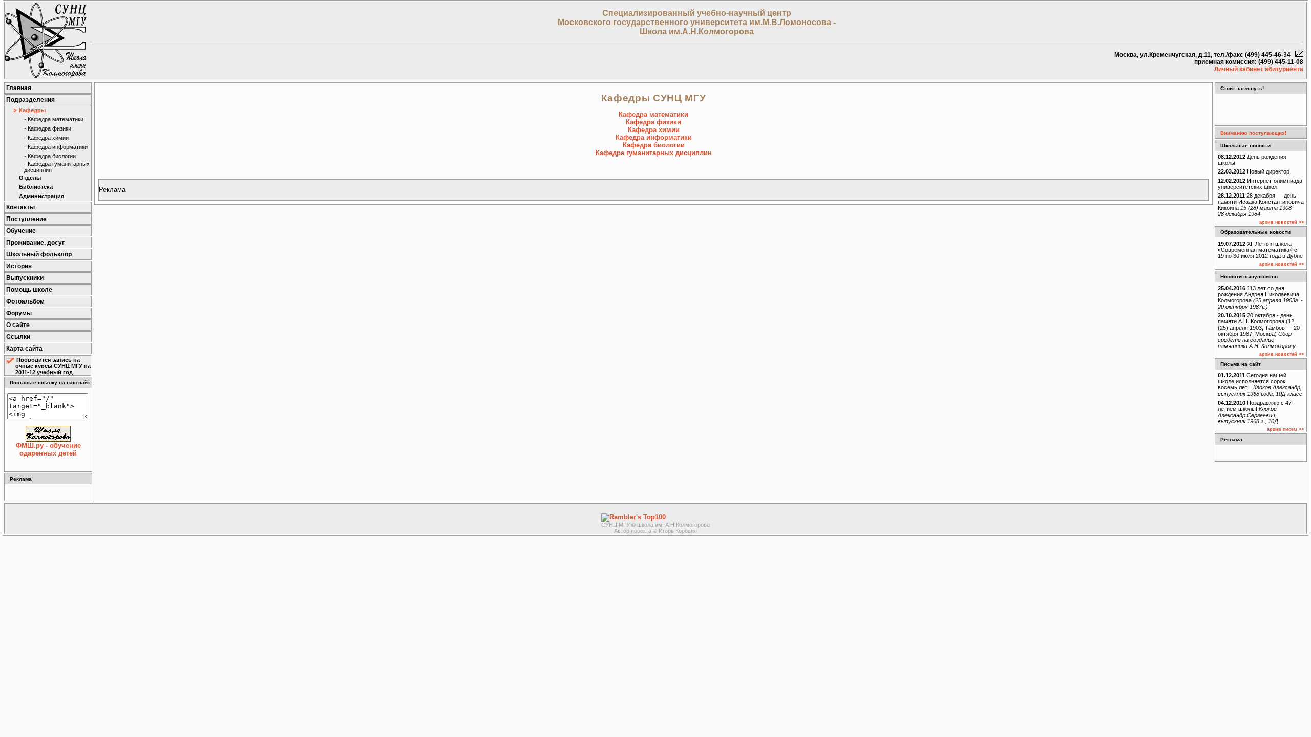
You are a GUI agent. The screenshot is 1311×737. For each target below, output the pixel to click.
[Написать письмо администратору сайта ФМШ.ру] (1299, 54)
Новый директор (1253, 171)
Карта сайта (24, 348)
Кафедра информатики (654, 137)
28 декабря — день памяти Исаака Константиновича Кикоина (1261, 204)
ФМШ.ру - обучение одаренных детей (48, 449)
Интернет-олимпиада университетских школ (1260, 184)
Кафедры (32, 110)
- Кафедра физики (47, 128)
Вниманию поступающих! (1253, 133)
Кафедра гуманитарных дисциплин (654, 153)
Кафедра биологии (654, 145)
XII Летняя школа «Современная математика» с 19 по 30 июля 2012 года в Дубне (1260, 250)
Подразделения (30, 99)
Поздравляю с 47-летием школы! (1256, 412)
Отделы (30, 178)
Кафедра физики (653, 122)
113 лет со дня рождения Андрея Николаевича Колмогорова (1260, 297)
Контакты (20, 207)
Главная (18, 88)
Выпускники (25, 277)
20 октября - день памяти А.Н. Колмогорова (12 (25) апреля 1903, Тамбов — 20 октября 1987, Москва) (1259, 330)
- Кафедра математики (53, 119)
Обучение (21, 230)
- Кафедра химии (46, 138)
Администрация (41, 196)
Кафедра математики (653, 114)
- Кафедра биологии (50, 156)
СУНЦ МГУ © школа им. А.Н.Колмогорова (655, 525)
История (19, 266)
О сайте (18, 325)
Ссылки (18, 336)
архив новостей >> (1281, 222)
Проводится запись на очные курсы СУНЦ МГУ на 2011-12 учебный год (53, 366)
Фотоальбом (25, 301)
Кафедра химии (654, 130)
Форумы (19, 313)
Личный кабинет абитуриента (1258, 69)
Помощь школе (29, 289)
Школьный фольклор (39, 254)
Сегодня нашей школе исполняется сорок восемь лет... (1260, 384)
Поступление (26, 219)
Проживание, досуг (35, 242)
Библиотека (36, 187)
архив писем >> (1285, 429)
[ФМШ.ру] (46, 75)
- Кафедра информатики (56, 147)
